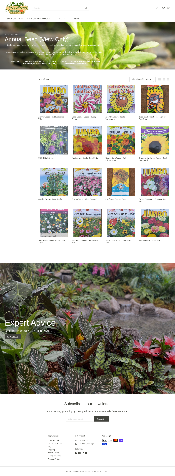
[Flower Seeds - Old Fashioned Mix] (54, 104)
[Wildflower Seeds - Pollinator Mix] (121, 227)
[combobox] (60, 8)
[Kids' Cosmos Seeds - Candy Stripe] (87, 104)
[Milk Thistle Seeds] (54, 143)
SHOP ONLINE (14, 18)
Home (7, 34)
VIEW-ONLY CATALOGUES (39, 18)
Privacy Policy (54, 459)
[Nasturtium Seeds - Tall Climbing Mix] (121, 145)
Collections (15, 34)
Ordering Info (53, 440)
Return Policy (53, 452)
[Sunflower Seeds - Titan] (121, 185)
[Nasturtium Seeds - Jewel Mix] (87, 143)
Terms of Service (55, 456)
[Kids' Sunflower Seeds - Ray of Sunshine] (154, 104)
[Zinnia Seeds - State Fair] (154, 226)
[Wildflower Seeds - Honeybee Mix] (87, 227)
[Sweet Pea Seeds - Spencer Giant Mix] (154, 186)
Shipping (51, 449)
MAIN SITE (74, 18)
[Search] (86, 8)
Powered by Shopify (99, 471)
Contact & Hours (55, 443)
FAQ (49, 446)
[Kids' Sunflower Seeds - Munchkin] (121, 104)
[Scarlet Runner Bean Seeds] (54, 185)
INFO (60, 18)
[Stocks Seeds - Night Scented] (87, 185)
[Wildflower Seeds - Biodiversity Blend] (54, 227)
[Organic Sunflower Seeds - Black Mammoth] (154, 145)
